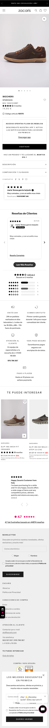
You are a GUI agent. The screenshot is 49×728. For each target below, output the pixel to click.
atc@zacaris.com (10, 632)
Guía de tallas (8, 655)
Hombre (32, 703)
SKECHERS (8, 96)
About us (6, 588)
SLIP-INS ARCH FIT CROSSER (10, 448)
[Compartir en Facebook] (16, 179)
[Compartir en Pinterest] (23, 179)
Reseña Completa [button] (17, 255)
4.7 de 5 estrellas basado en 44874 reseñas (24, 522)
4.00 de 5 (31, 275)
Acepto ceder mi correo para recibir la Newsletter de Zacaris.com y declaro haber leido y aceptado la (26, 710)
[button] (8, 106)
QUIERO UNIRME (24, 719)
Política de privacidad (26, 713)
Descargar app (24, 137)
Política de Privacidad (12, 592)
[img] (15, 221)
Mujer (17, 703)
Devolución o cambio (11, 609)
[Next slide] (44, 242)
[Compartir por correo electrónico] (26, 179)
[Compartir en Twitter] (19, 179)
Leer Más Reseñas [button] (24, 264)
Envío (5, 605)
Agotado (24, 147)
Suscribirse (13, 574)
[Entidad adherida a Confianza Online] (24, 670)
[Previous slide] (5, 242)
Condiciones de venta (11, 613)
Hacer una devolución (11, 617)
